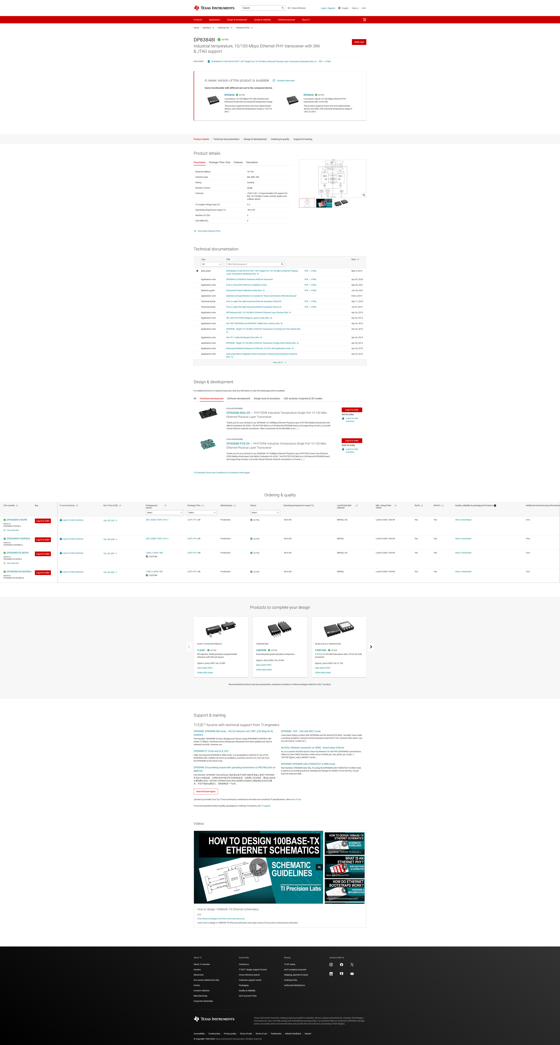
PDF (321, 61)
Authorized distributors (294, 985)
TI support (265, 806)
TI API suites (289, 964)
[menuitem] (364, 19)
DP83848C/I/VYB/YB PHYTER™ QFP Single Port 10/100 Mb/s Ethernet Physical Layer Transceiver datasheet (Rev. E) (263, 61)
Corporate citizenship (203, 1001)
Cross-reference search (249, 975)
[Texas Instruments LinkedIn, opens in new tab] (331, 975)
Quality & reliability (247, 990)
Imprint (308, 1033)
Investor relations (201, 990)
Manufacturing (200, 996)
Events (197, 985)
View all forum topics (206, 791)
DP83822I (309, 95)
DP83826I (229, 95)
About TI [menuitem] (306, 20)
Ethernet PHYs (243, 28)
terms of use (295, 799)
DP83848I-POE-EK (238, 443)
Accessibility (199, 1033)
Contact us (244, 964)
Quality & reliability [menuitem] (262, 20)
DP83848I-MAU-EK (238, 412)
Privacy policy (230, 1033)
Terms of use (261, 1033)
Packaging (244, 985)
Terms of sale (246, 1033)
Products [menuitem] (198, 20)
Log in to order (352, 410)
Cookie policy (214, 1033)
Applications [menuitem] (214, 20)
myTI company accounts (295, 969)
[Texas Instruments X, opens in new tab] (352, 965)
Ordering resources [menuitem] (286, 20)
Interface (207, 28)
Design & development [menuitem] (237, 20)
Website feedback (293, 1033)
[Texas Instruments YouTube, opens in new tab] (352, 975)
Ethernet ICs (223, 28)
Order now (359, 42)
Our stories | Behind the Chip (206, 980)
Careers (197, 969)
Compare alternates (286, 80)
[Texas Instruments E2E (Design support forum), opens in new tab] (341, 975)
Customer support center (250, 980)
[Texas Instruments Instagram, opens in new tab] (331, 965)
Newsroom (199, 975)
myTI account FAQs (248, 996)
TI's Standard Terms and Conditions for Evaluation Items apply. (222, 472)
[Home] (214, 8)
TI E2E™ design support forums (253, 969)
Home (196, 28)
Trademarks (276, 1033)
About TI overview (202, 964)
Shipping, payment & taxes (296, 975)
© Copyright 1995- (204, 1039)
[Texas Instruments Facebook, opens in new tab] (341, 965)
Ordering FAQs (290, 980)
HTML (328, 61)
